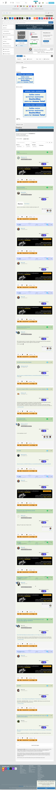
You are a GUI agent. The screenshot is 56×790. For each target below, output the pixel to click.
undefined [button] (30, 179)
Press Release (26, 203)
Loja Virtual (40, 767)
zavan (23, 689)
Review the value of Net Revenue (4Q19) (26, 510)
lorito (22, 720)
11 (47, 327)
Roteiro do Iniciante (32, 767)
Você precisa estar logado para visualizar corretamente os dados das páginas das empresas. (35, 27)
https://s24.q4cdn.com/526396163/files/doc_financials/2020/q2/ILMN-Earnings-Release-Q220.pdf (34, 463)
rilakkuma (23, 393)
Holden (23, 332)
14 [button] (20, 611)
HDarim (23, 515)
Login (47, 2)
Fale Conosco (40, 771)
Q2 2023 (19, 224)
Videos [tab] (20, 130)
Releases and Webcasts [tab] (26, 130)
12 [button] (20, 643)
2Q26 (18, 152)
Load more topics (35, 745)
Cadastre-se (51, 2)
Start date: (28, 144)
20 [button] (20, 354)
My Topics (41, 145)
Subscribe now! (35, 36)
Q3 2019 (19, 685)
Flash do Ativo (21, 42)
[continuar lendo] (21, 407)
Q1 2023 (19, 258)
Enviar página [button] (51, 12)
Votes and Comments (47, 38)
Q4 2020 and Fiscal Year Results (24, 362)
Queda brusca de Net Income (23, 327)
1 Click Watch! (21, 40)
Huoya (23, 228)
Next (53, 18)
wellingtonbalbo (24, 366)
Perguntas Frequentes (40, 769)
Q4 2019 (19, 542)
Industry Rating (46, 42)
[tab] (8, 31)
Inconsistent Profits (21, 419)
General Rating (46, 41)
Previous (2, 18)
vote (50, 52)
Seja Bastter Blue (32, 771)
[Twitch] (13, 769)
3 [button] (24, 216)
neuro (23, 625)
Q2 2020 (19, 450)
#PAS (30, 768)
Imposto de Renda (23, 772)
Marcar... (22, 45)
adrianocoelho (24, 423)
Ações (21, 767)
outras (31, 45)
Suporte (39, 770)
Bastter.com (21, 786)
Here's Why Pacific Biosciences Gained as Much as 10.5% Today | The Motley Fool (31, 634)
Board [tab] (17, 130)
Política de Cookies (52, 786)
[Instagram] (6, 769)
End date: (34, 144)
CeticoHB (23, 192)
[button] (3, 3)
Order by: (18, 144)
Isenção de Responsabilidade (41, 774)
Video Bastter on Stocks (22, 577)
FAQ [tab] (36, 130)
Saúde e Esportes (32, 769)
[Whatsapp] (8, 769)
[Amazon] (3, 769)
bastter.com (24, 157)
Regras (39, 772)
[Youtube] (3, 770)
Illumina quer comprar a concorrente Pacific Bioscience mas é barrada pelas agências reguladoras (30, 620)
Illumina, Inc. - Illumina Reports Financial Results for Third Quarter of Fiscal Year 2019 (32, 698)
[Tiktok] (11, 769)
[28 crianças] (35, 3)
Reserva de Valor (23, 770)
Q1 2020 (19, 476)
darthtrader (24, 454)
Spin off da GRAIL (21, 187)
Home (4, 12)
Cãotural (30, 770)
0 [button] (24, 179)
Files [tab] (31, 130)
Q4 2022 (19, 292)
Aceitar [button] (46, 788)
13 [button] (20, 738)
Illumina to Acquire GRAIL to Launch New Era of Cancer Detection (31, 389)
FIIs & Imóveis (22, 769)
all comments (44, 52)
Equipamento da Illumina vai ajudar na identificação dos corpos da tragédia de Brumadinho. (31, 716)
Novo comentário (20, 651)
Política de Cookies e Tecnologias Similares (41, 777)
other (39, 52)
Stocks (7, 12)
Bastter (23, 582)
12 (47, 187)
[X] (16, 769)
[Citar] (36, 182)
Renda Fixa (22, 771)
